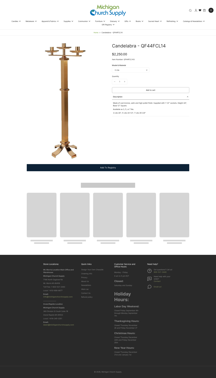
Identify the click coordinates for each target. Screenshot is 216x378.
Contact (157, 281)
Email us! (158, 287)
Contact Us (85, 293)
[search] (190, 10)
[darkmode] (211, 10)
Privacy (84, 277)
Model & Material (119, 65)
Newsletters (86, 285)
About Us (85, 281)
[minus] (114, 81)
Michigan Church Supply (112, 372)
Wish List (84, 289)
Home (96, 32)
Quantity (115, 76)
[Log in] (195, 10)
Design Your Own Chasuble (92, 269)
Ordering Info (86, 273)
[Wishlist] (200, 10)
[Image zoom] (65, 101)
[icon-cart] (204, 10)
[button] (150, 90)
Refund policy (86, 297)
